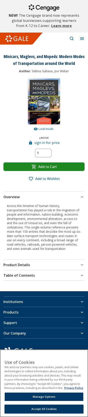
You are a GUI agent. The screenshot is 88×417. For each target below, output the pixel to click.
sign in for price (47, 142)
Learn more (61, 25)
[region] (44, 383)
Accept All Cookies (44, 409)
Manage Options (44, 397)
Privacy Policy (73, 388)
